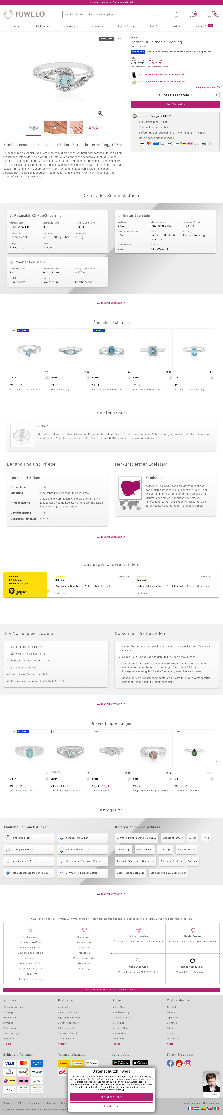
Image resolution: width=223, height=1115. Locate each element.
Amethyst (172, 1012)
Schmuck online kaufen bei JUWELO (136, 838)
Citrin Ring (118, 1023)
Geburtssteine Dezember (130, 873)
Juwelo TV (203, 27)
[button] (176, 14)
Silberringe (165, 849)
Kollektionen (70, 27)
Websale (193, 861)
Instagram (187, 1063)
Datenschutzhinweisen (109, 1089)
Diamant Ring (120, 1028)
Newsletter (84, 963)
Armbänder (9, 1017)
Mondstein (173, 1038)
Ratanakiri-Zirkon (162, 226)
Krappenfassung (194, 235)
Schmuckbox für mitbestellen (165, 74)
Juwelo (47, 248)
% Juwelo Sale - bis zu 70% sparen (136, 861)
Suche (154, 14)
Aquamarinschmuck (69, 1017)
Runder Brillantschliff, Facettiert (165, 237)
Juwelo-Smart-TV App (30, 963)
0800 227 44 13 (150, 972)
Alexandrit (172, 1007)
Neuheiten (98, 27)
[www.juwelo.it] (216, 1108)
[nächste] (216, 363)
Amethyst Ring (120, 1012)
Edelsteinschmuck (173, 838)
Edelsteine (42, 27)
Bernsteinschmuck (68, 1023)
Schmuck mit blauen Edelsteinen (168, 873)
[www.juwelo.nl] (196, 1108)
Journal (83, 968)
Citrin (170, 1028)
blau (121, 249)
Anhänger (8, 1012)
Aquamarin (173, 1017)
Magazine (84, 953)
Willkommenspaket (30, 947)
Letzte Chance (127, 27)
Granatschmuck (67, 1038)
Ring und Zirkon (186, 849)
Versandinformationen (30, 968)
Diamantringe (11, 1033)
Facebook (170, 1063)
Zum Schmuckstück (109, 303)
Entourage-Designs (171, 861)
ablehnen (120, 1084)
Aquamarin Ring (121, 1017)
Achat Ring (118, 1007)
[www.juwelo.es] (203, 1108)
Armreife (8, 1023)
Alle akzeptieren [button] (111, 1097)
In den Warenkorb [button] (175, 105)
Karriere (7, 1103)
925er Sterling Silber (56, 237)
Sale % (154, 27)
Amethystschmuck (68, 1012)
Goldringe (8, 1038)
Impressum (67, 1103)
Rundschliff (17, 282)
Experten (84, 947)
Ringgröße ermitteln (30, 979)
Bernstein (172, 1023)
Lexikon (177, 27)
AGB (20, 1103)
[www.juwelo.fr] (190, 1108)
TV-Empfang (30, 958)
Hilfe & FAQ (30, 974)
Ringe (206, 838)
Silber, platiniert (20, 237)
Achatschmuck (66, 1007)
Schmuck (16, 27)
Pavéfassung (51, 282)
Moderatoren (84, 942)
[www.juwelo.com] (210, 1108)
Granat (171, 1033)
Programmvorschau (84, 958)
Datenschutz (35, 1103)
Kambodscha (159, 249)
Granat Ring (119, 1033)
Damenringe (123, 849)
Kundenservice (30, 937)
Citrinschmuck (66, 1028)
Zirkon (122, 226)
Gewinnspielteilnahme (30, 953)
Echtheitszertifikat (30, 942)
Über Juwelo (84, 937)
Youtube (179, 1063)
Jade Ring (118, 1038)
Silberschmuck (145, 849)
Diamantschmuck (68, 1033)
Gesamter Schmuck (14, 1007)
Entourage (16, 248)
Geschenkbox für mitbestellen (165, 81)
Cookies (51, 1103)
